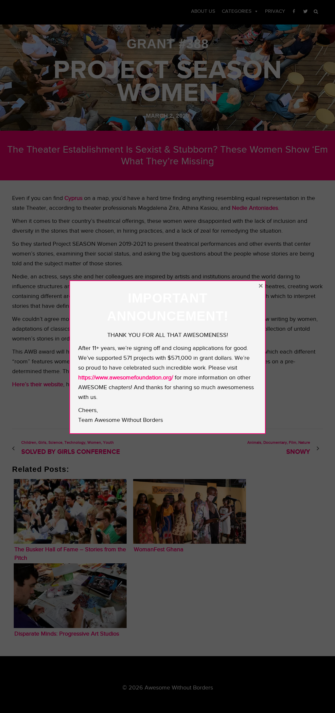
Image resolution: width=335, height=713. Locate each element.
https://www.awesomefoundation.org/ (125, 377)
